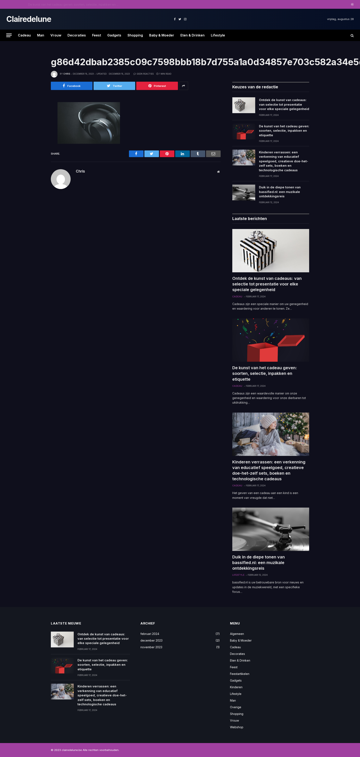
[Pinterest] (37, 144)
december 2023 (151, 640)
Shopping (135, 35)
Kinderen (236, 687)
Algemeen (237, 634)
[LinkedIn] (37, 135)
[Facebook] (37, 116)
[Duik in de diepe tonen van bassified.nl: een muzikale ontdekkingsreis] (243, 192)
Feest (96, 35)
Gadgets (114, 35)
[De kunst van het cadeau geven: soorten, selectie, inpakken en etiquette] (243, 131)
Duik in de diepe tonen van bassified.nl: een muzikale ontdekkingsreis (280, 191)
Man (40, 35)
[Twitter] (37, 126)
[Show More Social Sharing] (183, 86)
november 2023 (151, 647)
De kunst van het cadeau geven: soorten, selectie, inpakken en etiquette (75, 4)
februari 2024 (149, 634)
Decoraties (77, 35)
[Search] (352, 35)
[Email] (37, 154)
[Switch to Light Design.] (352, 4)
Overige (235, 707)
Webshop (236, 727)
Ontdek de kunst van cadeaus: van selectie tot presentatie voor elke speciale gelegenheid (284, 104)
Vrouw (55, 35)
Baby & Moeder (161, 35)
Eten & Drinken (192, 35)
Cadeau (24, 35)
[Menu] (9, 35)
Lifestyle (218, 35)
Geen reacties (145, 74)
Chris (66, 74)
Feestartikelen (239, 674)
